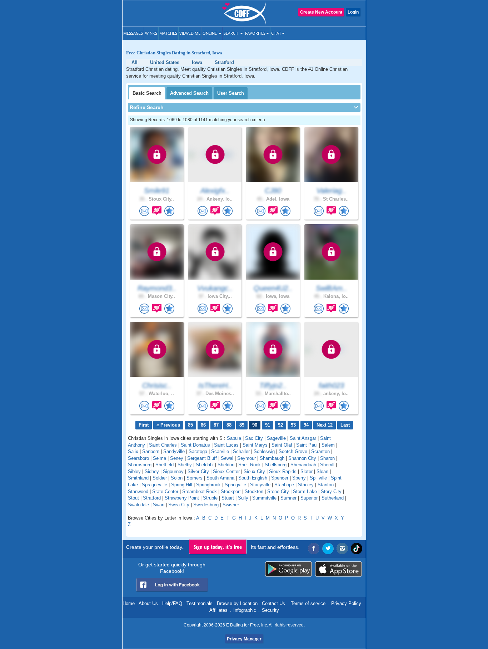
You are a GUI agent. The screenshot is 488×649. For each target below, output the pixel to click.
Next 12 (325, 425)
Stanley (306, 484)
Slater (306, 471)
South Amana (220, 478)
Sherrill (327, 464)
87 (216, 425)
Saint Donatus (195, 445)
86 (203, 425)
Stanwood (138, 491)
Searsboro (138, 458)
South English (252, 478)
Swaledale (138, 504)
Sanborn (150, 451)
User (230, 93)
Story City (331, 491)
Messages (133, 33)
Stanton (326, 484)
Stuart (227, 498)
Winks (151, 33)
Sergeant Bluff (202, 458)
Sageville (276, 438)
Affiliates (218, 610)
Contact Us (273, 603)
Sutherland (333, 498)
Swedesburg (206, 504)
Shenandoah (303, 464)
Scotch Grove (293, 451)
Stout (133, 498)
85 (190, 425)
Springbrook (208, 484)
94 (306, 425)
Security (270, 610)
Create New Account (321, 12)
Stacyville (260, 484)
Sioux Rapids (283, 471)
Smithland (138, 478)
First (144, 425)
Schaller (241, 451)
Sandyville (174, 451)
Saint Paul (307, 445)
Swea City (178, 504)
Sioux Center (226, 471)
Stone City (278, 491)
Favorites (255, 33)
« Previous (168, 425)
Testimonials (199, 603)
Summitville (264, 498)
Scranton (320, 451)
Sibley (134, 471)
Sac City (254, 438)
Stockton (254, 491)
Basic (147, 93)
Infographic (244, 610)
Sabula (234, 438)
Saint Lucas (226, 445)
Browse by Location (237, 603)
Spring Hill (181, 484)
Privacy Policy (346, 603)
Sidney (152, 471)
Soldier (160, 478)
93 (293, 425)
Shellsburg (276, 464)
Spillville (318, 478)
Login (353, 12)
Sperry (299, 478)
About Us (148, 603)
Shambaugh (272, 458)
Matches (168, 33)
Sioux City (254, 471)
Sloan (322, 471)
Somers (194, 478)
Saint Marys (255, 445)
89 (241, 425)
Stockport (231, 491)
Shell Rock (249, 464)
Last (345, 425)
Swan (158, 504)
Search (231, 33)
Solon (177, 478)
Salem (328, 445)
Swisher (231, 504)
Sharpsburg (139, 464)
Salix (133, 451)
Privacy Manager (244, 638)
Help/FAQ (172, 603)
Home (129, 603)
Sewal (227, 458)
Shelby (185, 464)
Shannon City (302, 458)
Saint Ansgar (303, 438)
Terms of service (308, 603)
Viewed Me (189, 33)
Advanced (189, 93)
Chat (276, 33)
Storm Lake (305, 491)
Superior (309, 498)
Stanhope (284, 484)
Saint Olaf (282, 445)
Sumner (288, 498)
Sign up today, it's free (218, 546)
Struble (210, 498)
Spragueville (154, 484)
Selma (159, 458)
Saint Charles (163, 445)
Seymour (246, 458)
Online (210, 33)
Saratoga (198, 451)
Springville (235, 484)
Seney (176, 458)
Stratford (152, 498)
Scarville (220, 451)
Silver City (198, 471)
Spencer (279, 478)
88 (228, 425)
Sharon (327, 458)
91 (267, 425)
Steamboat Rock (199, 491)
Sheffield (164, 464)
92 (280, 425)
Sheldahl (205, 464)
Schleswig (264, 451)
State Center (165, 491)
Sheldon (226, 464)
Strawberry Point (182, 498)
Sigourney (173, 471)
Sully (243, 498)
